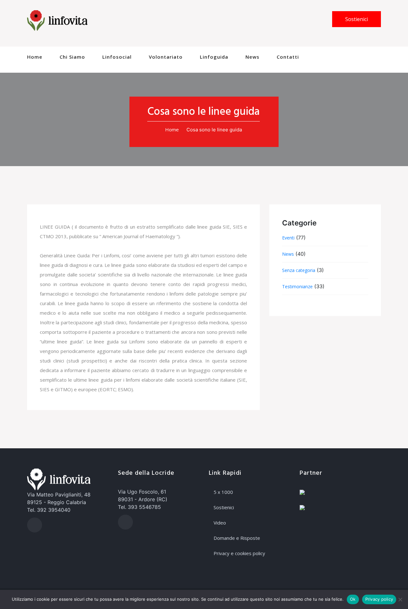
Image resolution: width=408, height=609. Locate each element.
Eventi (288, 238)
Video (220, 522)
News (252, 57)
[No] (400, 599)
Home (34, 57)
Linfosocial (117, 57)
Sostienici (356, 19)
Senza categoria (298, 270)
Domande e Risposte (237, 538)
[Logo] (57, 20)
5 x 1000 (223, 492)
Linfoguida (214, 57)
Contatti (288, 57)
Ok (353, 599)
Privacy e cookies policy (239, 553)
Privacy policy (379, 599)
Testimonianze (297, 286)
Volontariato (166, 57)
